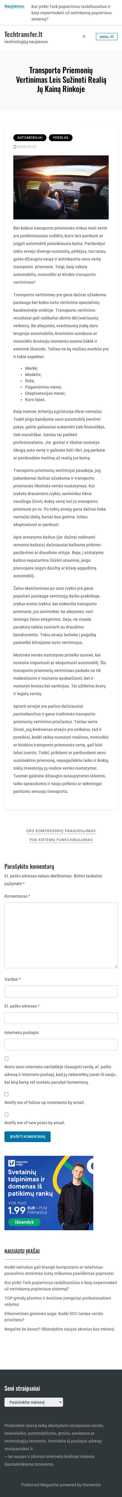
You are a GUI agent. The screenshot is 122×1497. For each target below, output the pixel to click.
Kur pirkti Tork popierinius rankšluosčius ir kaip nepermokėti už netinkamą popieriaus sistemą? (71, 12)
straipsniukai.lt (18, 1448)
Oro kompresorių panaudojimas (61, 831)
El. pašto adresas (21, 1006)
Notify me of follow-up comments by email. (44, 1102)
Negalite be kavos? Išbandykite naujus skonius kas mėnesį (59, 1329)
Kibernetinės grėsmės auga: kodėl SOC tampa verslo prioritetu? (53, 1316)
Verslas (60, 138)
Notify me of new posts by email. (34, 1122)
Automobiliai (29, 138)
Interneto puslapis (21, 1032)
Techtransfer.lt (23, 34)
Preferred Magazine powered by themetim (61, 1484)
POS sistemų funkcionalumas (61, 840)
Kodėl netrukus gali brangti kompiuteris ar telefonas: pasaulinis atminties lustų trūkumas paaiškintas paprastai (59, 1270)
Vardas (12, 979)
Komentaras (17, 896)
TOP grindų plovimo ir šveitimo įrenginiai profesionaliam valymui (57, 1301)
